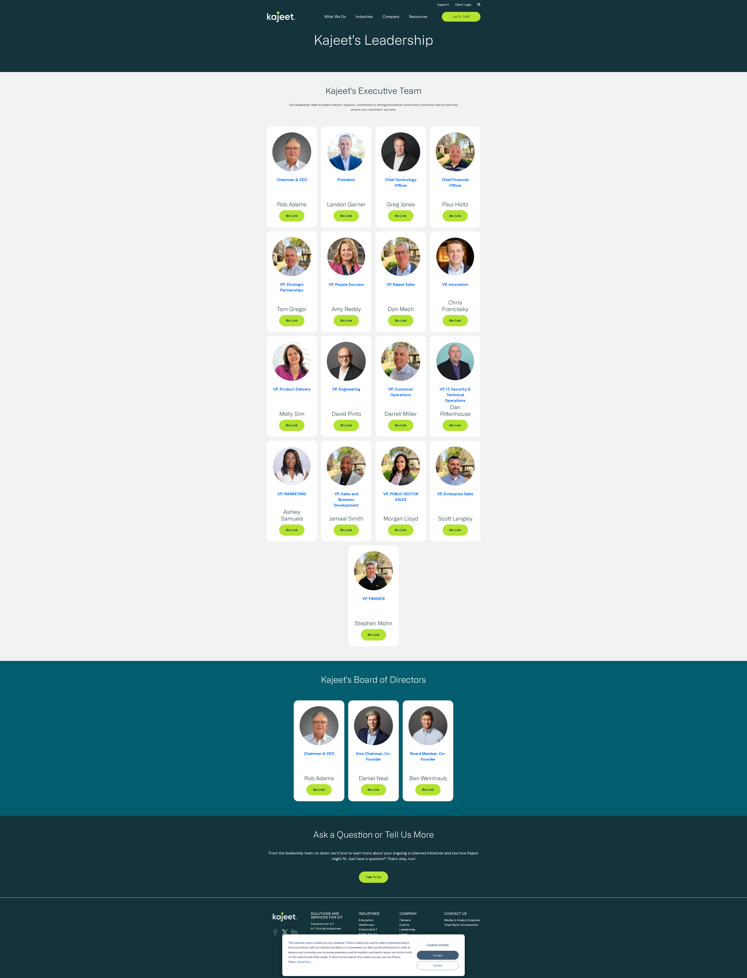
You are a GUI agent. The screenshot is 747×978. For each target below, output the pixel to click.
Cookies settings (438, 944)
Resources (418, 16)
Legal (403, 934)
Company (391, 16)
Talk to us (373, 877)
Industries (364, 16)
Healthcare (366, 925)
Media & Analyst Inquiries (462, 920)
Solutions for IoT (322, 924)
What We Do (335, 16)
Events (404, 925)
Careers (405, 920)
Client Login (463, 5)
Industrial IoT (368, 929)
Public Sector (368, 934)
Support (443, 5)
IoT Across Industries (326, 928)
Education (366, 920)
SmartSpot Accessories (461, 925)
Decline (437, 965)
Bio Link (292, 216)
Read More (304, 961)
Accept (437, 955)
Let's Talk (461, 16)
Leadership (407, 929)
